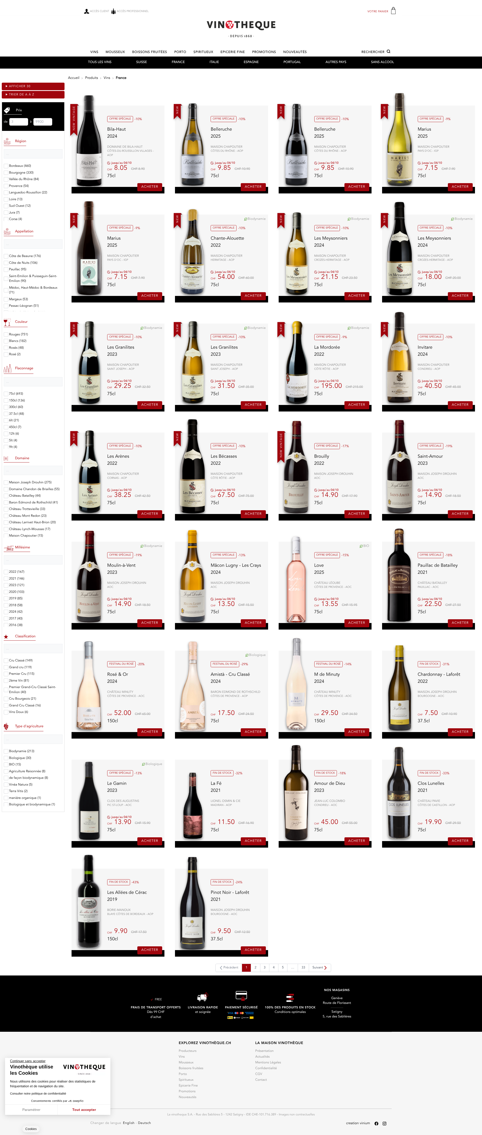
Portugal (292, 62)
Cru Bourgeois (22, 699)
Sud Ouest (20, 206)
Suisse (141, 62)
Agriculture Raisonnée (27, 771)
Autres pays (336, 62)
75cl (16, 394)
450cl (15, 427)
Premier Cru (21, 674)
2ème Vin (19, 681)
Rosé (15, 354)
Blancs (17, 341)
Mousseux (115, 52)
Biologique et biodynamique (32, 804)
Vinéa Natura (20, 785)
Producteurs (187, 1051)
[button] (377, 52)
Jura (14, 213)
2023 (16, 585)
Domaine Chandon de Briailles (34, 489)
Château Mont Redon (27, 516)
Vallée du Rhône (24, 179)
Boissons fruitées (149, 52)
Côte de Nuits (23, 263)
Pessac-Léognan (24, 306)
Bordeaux (20, 166)
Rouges (18, 334)
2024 (16, 612)
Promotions (264, 52)
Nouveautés (295, 52)
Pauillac (17, 269)
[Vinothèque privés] (241, 28)
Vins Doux (18, 712)
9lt (13, 447)
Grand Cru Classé (25, 705)
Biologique (20, 758)
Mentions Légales (268, 1062)
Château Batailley (25, 496)
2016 (16, 625)
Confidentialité (266, 1068)
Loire (15, 199)
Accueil (73, 78)
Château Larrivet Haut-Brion (32, 522)
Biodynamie (21, 751)
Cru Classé (21, 660)
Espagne (251, 62)
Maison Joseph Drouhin (30, 482)
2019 (16, 598)
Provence (19, 186)
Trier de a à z (21, 94)
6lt (14, 420)
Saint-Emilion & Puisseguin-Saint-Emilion (33, 279)
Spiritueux (203, 52)
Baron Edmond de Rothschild (33, 502)
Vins (94, 52)
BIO (15, 764)
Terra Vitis (18, 791)
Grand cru (20, 667)
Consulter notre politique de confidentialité (38, 1093)
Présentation (264, 1051)
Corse (15, 219)
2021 (16, 579)
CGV (258, 1074)
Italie (214, 62)
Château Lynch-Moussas (29, 529)
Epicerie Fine (232, 52)
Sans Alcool (382, 62)
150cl (17, 400)
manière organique (25, 798)
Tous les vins (99, 62)
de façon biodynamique (28, 778)
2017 (16, 619)
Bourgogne (21, 173)
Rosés (16, 348)
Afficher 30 (20, 86)
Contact (261, 1080)
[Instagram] (384, 1123)
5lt (13, 440)
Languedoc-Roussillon (28, 192)
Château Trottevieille (27, 509)
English (129, 1123)
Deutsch (144, 1123)
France (178, 62)
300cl (16, 407)
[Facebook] (376, 1123)
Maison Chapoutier (26, 536)
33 (303, 967)
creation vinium (358, 1123)
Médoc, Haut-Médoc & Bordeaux (33, 290)
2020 (16, 592)
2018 (16, 605)
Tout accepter (84, 1110)
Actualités (262, 1057)
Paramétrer (31, 1110)
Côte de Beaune (25, 256)
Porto (180, 52)
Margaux (18, 299)
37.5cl (16, 414)
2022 (16, 572)
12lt (14, 434)
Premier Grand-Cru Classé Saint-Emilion (32, 690)
